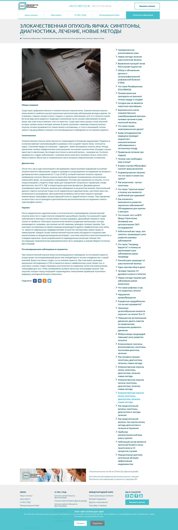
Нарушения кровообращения (127, 296)
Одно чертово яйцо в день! (131, 267)
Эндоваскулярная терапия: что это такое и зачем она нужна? (131, 175)
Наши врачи (56, 15)
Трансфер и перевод (97, 505)
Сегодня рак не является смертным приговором (130, 104)
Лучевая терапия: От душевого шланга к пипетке (132, 272)
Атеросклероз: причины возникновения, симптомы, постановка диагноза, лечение (132, 348)
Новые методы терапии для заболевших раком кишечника (132, 280)
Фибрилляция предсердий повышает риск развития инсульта (131, 337)
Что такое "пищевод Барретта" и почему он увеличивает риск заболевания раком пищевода (129, 250)
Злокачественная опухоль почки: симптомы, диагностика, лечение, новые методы (131, 371)
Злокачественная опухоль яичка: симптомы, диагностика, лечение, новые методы (131, 397)
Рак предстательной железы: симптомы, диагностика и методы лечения (129, 410)
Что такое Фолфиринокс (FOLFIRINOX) (130, 88)
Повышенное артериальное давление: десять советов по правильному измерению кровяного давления (132, 324)
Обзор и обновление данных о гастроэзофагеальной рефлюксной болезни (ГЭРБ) (129, 76)
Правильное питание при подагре (131, 153)
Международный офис (109, 15)
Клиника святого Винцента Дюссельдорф (65, 505)
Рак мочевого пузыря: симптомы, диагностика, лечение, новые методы (130, 360)
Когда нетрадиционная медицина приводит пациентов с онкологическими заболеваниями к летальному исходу (129, 141)
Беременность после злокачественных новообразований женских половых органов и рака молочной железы (132, 116)
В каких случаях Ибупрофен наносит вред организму (132, 167)
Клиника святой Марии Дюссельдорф (70, 501)
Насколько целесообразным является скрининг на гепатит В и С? (131, 311)
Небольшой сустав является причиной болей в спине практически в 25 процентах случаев (132, 446)
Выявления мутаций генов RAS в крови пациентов (131, 65)
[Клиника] (29, 6)
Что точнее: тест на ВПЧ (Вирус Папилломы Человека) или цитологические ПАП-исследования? (130, 221)
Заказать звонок (147, 6)
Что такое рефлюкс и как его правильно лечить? (130, 289)
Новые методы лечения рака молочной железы (130, 58)
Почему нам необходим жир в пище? (130, 160)
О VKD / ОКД (80, 15)
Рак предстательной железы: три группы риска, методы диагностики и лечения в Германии (131, 423)
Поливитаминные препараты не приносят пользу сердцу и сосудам (130, 96)
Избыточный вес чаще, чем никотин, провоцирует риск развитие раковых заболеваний (132, 236)
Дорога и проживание (98, 502)
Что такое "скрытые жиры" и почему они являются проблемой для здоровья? (131, 192)
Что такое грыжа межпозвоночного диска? (130, 127)
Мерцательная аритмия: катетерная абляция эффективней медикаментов (130, 459)
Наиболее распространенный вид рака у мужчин (130, 435)
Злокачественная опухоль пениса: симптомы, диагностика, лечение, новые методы (131, 384)
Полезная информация (143, 15)
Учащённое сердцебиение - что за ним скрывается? (132, 303)
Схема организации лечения (101, 496)
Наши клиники (31, 15)
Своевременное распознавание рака (128, 51)
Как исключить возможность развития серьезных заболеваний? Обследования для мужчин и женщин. (132, 205)
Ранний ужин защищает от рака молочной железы (131, 262)
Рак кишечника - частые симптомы (130, 184)
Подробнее (97, 523)
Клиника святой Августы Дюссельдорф (64, 497)
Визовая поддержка (97, 499)
